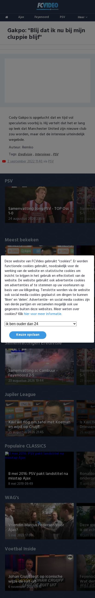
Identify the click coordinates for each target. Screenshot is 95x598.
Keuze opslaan (27, 335)
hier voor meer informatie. (43, 314)
